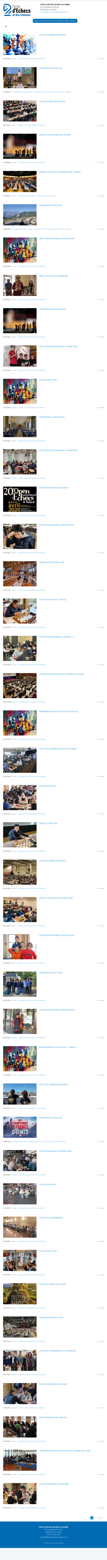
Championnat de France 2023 (50, 1118)
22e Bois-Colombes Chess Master (52, 35)
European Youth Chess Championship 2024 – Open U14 (60, 172)
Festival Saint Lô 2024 (48, 380)
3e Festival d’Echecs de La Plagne (52, 1284)
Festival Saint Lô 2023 (48, 1251)
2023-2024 (31, 162)
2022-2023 (31, 1108)
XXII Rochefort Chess (47, 786)
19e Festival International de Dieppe (53, 1084)
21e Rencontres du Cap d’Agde (51, 972)
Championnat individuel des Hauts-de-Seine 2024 (58, 711)
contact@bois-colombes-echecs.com (54, 12)
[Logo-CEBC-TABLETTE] (17, 4)
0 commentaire (40, 58)
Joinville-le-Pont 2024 (48, 823)
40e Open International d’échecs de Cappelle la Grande (61, 674)
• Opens (13, 58)
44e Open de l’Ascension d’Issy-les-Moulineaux (57, 1351)
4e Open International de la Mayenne (54, 1484)
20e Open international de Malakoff (54, 488)
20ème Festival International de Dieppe (55, 135)
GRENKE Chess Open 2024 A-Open (51, 562)
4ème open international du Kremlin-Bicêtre (57, 1010)
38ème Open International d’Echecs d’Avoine (56, 238)
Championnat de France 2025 (50, 68)
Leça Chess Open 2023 (47, 1184)
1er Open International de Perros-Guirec (55, 1151)
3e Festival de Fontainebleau (51, 1218)
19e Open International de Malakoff (53, 1384)
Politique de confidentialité (53, 1543)
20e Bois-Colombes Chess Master (52, 861)
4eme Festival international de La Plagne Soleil (58, 346)
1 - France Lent (49, 92)
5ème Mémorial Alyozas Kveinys (52, 417)
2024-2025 (57, 92)
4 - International (40, 196)
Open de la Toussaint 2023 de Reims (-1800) (56, 898)
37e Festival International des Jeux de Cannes (58, 749)
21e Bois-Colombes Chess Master (52, 101)
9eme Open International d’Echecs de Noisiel (57, 525)
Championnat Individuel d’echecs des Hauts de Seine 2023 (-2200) (65, 1451)
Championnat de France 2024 (50, 205)
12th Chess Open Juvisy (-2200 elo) (52, 599)
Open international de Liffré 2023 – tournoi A (57, 1047)
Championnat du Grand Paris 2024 (52, 309)
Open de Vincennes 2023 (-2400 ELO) (53, 1417)
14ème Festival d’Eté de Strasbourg (53, 276)
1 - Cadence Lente (22, 58)
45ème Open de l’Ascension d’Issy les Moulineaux (58, 450)
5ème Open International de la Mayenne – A (56, 637)
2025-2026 (31, 58)
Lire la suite (100, 58)
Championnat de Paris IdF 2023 (51, 1317)
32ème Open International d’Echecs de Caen (56, 935)
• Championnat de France (19, 92)
